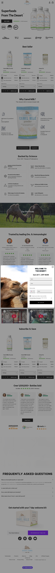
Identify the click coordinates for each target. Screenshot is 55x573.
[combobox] (32, 291)
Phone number (32, 288)
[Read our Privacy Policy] (51, 298)
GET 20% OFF (41, 302)
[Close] (52, 267)
